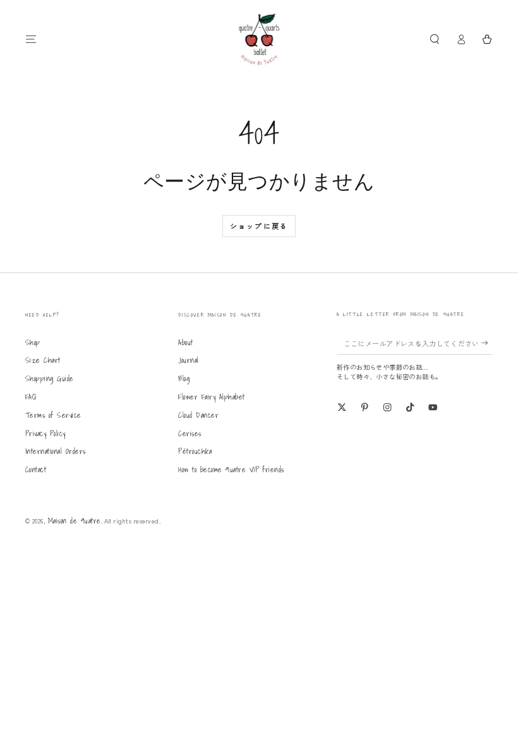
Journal (188, 360)
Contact (35, 469)
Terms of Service (53, 415)
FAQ (30, 397)
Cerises (189, 433)
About (185, 342)
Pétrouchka (195, 451)
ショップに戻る (259, 226)
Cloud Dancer (198, 415)
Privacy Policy (45, 433)
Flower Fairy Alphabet (211, 397)
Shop (32, 342)
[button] (434, 39)
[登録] (487, 343)
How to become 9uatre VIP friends (231, 469)
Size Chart (43, 360)
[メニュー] (31, 39)
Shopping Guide (49, 378)
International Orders (55, 451)
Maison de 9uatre (74, 521)
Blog (184, 378)
